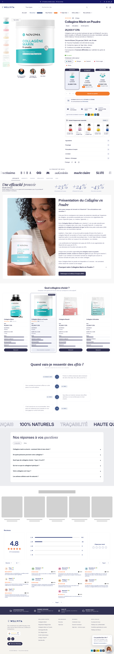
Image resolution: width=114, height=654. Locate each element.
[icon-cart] (110, 7)
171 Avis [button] (77, 18)
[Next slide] (100, 1)
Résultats (40, 178)
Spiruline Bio (41, 640)
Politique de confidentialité (98, 624)
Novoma (60, 622)
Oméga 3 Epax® (42, 637)
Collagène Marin (42, 622)
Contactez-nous (76, 622)
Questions (49, 178)
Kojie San (60, 624)
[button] (92, 94)
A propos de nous (95, 622)
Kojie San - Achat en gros (78, 627)
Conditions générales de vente (99, 627)
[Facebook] (104, 2)
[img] (14, 549)
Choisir (32, 178)
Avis (57, 178)
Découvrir (15, 350)
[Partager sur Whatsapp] (78, 162)
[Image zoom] (35, 42)
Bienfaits (24, 178)
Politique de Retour (96, 629)
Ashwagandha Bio (43, 629)
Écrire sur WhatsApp (16, 643)
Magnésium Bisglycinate (44, 624)
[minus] (66, 93)
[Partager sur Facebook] (72, 162)
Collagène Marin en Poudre (45, 627)
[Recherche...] (87, 7)
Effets (25, 443)
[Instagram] (106, 2)
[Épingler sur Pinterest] (75, 162)
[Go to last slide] (2, 1)
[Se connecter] (106, 7)
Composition (17, 443)
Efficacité (15, 178)
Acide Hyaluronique (43, 635)
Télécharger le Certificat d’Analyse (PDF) (72, 273)
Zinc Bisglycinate (42, 632)
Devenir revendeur (77, 624)
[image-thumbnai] (6, 20)
